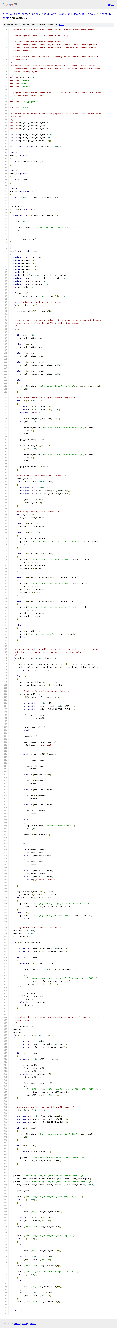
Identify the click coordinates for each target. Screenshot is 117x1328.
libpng (35, 14)
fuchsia (7, 14)
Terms (33, 1323)
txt (105, 1323)
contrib (106, 14)
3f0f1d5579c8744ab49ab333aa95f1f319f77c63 (68, 14)
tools (6, 18)
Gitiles (17, 1323)
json (112, 1323)
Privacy (25, 1323)
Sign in (111, 4)
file (61, 24)
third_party (21, 14)
